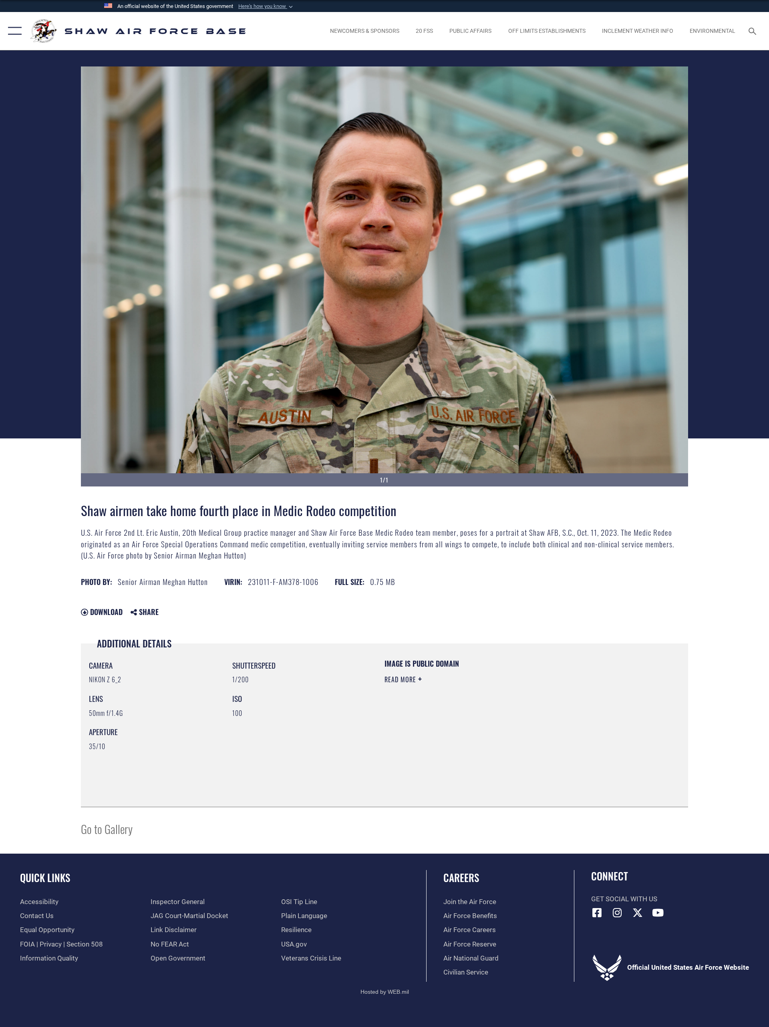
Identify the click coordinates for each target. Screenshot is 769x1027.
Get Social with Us (624, 899)
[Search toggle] (753, 31)
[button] (266, 6)
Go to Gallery (107, 828)
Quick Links (45, 877)
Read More (401, 679)
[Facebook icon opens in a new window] (597, 912)
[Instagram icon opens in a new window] (617, 912)
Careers (461, 877)
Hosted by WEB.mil (384, 992)
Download (105, 612)
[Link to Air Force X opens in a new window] (638, 912)
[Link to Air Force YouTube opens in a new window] (658, 912)
